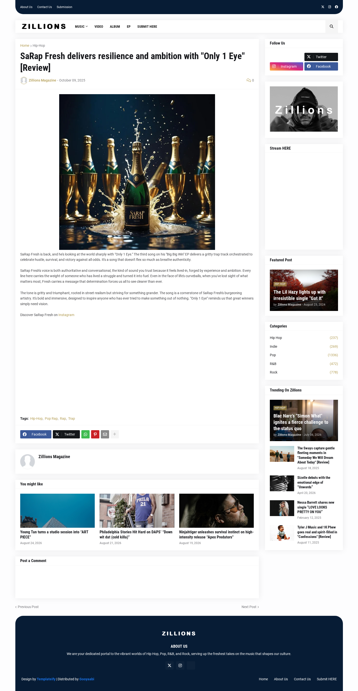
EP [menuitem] (129, 26)
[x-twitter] (322, 7)
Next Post (249, 607)
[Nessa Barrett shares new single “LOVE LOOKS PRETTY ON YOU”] (282, 508)
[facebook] (336, 7)
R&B (304, 364)
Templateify (46, 679)
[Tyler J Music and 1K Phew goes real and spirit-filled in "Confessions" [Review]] (282, 533)
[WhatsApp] (85, 434)
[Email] (105, 434)
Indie (304, 346)
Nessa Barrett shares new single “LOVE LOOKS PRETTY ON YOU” (315, 507)
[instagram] (329, 7)
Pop (304, 355)
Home (24, 45)
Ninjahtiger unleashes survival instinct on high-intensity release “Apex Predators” (216, 534)
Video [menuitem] (98, 26)
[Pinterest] (95, 434)
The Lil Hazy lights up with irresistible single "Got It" (299, 295)
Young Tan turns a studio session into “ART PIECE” (54, 534)
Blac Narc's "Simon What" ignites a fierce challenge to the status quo (300, 422)
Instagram (66, 315)
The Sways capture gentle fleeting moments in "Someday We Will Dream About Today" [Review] (316, 455)
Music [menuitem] (80, 26)
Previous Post (28, 607)
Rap (63, 418)
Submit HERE (327, 679)
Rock (304, 372)
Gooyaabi (86, 679)
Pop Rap (51, 418)
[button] (331, 26)
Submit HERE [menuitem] (147, 26)
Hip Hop (304, 338)
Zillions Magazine (54, 456)
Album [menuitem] (115, 26)
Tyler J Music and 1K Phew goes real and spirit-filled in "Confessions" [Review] (317, 532)
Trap (71, 418)
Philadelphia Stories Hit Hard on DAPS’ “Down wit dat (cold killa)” (136, 534)
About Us (26, 7)
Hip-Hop (39, 45)
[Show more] (115, 434)
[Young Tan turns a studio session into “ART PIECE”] (57, 511)
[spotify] (191, 665)
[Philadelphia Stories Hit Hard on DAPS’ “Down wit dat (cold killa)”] (137, 511)
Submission (64, 7)
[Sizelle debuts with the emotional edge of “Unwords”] (282, 483)
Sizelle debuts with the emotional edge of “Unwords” (313, 482)
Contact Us (44, 7)
